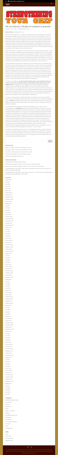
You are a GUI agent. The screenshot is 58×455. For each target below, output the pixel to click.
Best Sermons (9, 402)
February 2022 (9, 292)
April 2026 (8, 188)
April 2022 (8, 288)
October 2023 (9, 249)
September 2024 (9, 225)
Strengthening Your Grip (23, 29)
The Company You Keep (11, 421)
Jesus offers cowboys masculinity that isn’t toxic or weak (19, 152)
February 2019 (9, 370)
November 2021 (9, 299)
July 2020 (8, 333)
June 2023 (8, 257)
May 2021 (8, 312)
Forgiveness (8, 406)
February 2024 (9, 240)
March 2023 (8, 264)
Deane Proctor (9, 166)
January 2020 (9, 346)
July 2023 (8, 255)
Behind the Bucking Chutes (12, 400)
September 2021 (9, 303)
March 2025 (8, 214)
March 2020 (8, 342)
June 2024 (8, 231)
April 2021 (8, 314)
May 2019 (8, 364)
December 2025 (9, 197)
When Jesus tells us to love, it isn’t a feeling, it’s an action (19, 149)
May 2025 (8, 210)
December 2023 (9, 244)
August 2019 (8, 357)
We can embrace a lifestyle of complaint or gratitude (28, 26)
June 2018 (8, 387)
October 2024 (9, 223)
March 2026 (8, 190)
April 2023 (8, 262)
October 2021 (9, 301)
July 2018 (8, 385)
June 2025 (8, 208)
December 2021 (9, 296)
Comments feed (9, 438)
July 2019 (8, 359)
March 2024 (8, 238)
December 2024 (9, 218)
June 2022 (8, 283)
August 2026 (8, 179)
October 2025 (9, 201)
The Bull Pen (8, 419)
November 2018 (9, 377)
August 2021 (8, 305)
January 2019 (9, 372)
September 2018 (9, 381)
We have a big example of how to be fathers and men (18, 154)
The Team (8, 423)
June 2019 (8, 361)
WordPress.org (9, 440)
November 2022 (9, 273)
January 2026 (9, 195)
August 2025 (8, 203)
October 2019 (9, 353)
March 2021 (8, 316)
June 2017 (8, 394)
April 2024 (8, 236)
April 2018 (8, 392)
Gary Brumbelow (9, 168)
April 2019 (8, 366)
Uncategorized (9, 428)
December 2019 (9, 348)
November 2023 (9, 247)
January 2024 (9, 242)
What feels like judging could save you (15, 156)
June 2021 (8, 309)
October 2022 (9, 275)
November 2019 (9, 351)
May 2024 (8, 234)
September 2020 (9, 329)
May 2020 (8, 338)
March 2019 (8, 368)
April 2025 (8, 212)
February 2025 (9, 216)
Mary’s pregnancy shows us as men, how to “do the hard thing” (25, 164)
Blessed (7, 404)
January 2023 (9, 268)
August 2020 (8, 331)
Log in (7, 434)
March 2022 (8, 290)
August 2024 (8, 227)
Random (7, 413)
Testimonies (8, 417)
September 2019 (9, 355)
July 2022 (8, 281)
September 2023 (9, 251)
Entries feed (8, 436)
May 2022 (8, 286)
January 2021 (9, 320)
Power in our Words (10, 411)
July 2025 (8, 205)
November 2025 (9, 199)
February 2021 (9, 318)
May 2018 (8, 390)
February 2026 (9, 192)
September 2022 (9, 277)
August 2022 (8, 279)
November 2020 (9, 325)
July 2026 (8, 182)
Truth (7, 426)
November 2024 (9, 221)
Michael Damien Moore (20, 162)
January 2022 (9, 294)
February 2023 (9, 266)
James (7, 408)
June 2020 (8, 335)
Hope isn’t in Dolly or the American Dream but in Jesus (18, 147)
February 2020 (9, 344)
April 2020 (8, 340)
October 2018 (9, 379)
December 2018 (9, 374)
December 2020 (9, 322)
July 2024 (8, 229)
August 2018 (8, 383)
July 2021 (8, 307)
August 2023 (8, 253)
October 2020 (9, 327)
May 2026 (8, 186)
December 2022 (9, 270)
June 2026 (8, 184)
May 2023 (8, 260)
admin (8, 29)
